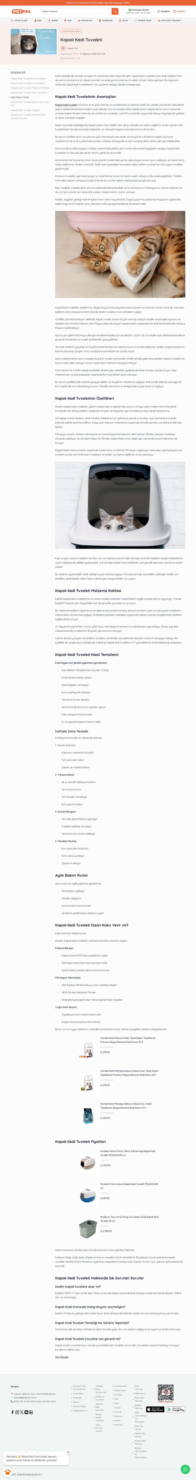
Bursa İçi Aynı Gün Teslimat (79, 1388)
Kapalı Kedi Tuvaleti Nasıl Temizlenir (30, 92)
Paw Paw (118, 1424)
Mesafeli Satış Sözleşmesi (101, 1389)
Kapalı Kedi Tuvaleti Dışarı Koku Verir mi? (30, 104)
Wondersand (120, 1386)
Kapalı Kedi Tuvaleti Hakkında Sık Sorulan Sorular (28, 116)
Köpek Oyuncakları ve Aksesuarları (140, 1453)
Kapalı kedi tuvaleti (66, 104)
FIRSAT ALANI (20, 20)
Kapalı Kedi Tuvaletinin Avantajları (29, 78)
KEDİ (39, 20)
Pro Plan (118, 1394)
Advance (118, 1416)
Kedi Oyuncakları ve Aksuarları (140, 1417)
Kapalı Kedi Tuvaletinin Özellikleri (28, 83)
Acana (117, 1407)
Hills (116, 1399)
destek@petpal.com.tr (25, 1397)
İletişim (76, 1402)
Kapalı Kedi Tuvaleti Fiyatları (25, 110)
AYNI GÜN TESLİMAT (171, 20)
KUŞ (70, 20)
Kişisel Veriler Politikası (100, 1417)
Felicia (117, 1420)
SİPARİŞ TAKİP (144, 20)
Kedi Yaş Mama (139, 1428)
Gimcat (117, 1412)
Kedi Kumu (140, 1393)
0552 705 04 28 (22, 1401)
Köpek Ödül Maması (140, 1442)
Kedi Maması (138, 1388)
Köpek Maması (138, 1407)
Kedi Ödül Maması (139, 1399)
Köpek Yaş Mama (140, 1435)
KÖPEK (54, 20)
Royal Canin (120, 1390)
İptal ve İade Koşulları (100, 1407)
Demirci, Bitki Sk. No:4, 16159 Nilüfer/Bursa (35, 1394)
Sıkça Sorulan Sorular (99, 1427)
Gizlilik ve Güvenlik (100, 1398)
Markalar (77, 1397)
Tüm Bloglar (62, 1357)
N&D (116, 1403)
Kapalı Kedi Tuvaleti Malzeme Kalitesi (30, 87)
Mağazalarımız (80, 1410)
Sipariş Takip (79, 1406)
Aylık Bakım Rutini (20, 97)
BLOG (125, 20)
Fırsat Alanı (78, 1393)
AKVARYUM (86, 20)
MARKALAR (107, 20)
